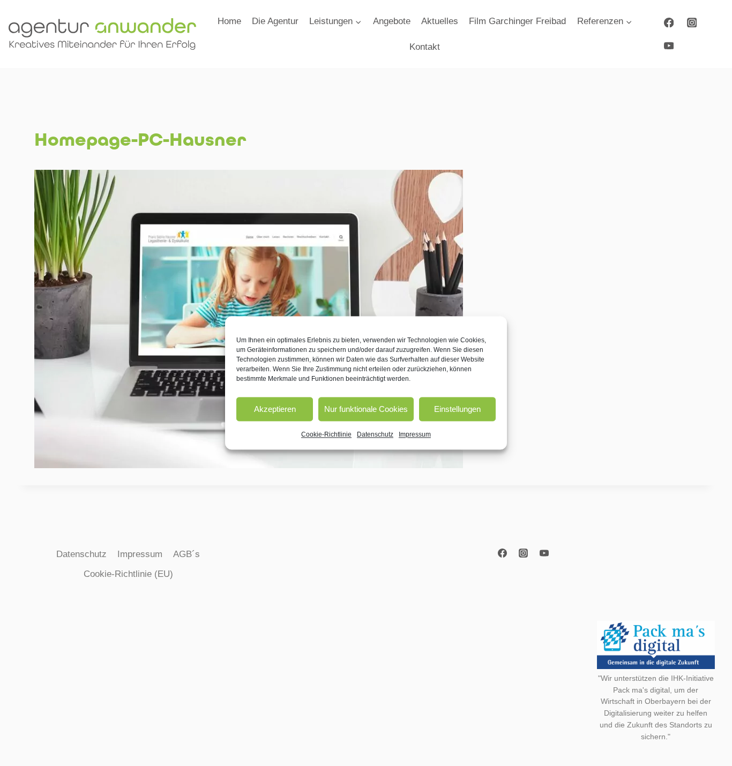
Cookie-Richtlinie (326, 434)
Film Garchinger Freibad (517, 21)
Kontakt (424, 47)
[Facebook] (668, 22)
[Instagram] (691, 22)
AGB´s (186, 554)
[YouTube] (668, 45)
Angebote (391, 21)
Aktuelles (439, 21)
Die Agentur (275, 21)
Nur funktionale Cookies (366, 409)
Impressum (415, 434)
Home (229, 21)
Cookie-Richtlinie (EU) (128, 574)
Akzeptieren (275, 409)
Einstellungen (457, 409)
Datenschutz (375, 434)
